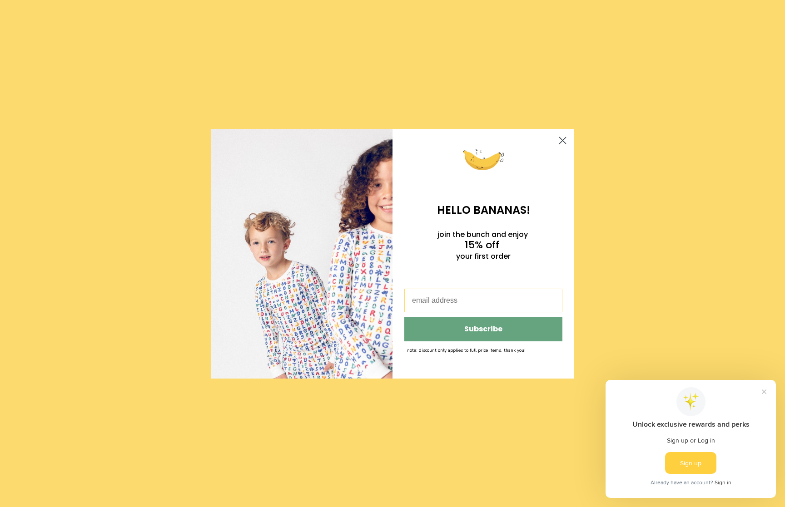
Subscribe (483, 329)
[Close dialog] (563, 140)
